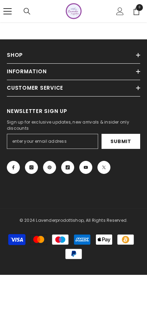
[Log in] (120, 11)
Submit (120, 141)
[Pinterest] (49, 167)
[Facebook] (13, 167)
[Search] (27, 11)
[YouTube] (85, 167)
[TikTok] (67, 167)
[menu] (7, 11)
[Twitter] (103, 167)
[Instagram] (31, 167)
